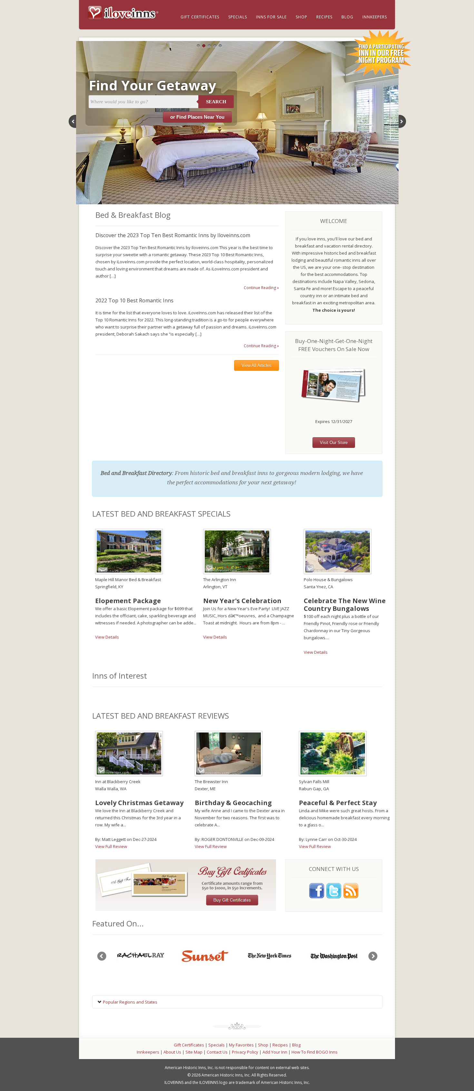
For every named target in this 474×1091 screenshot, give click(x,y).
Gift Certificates (200, 17)
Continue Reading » (261, 287)
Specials (237, 17)
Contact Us (217, 1052)
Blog (347, 17)
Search (216, 101)
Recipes (324, 17)
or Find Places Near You (197, 117)
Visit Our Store (334, 442)
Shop (301, 17)
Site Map (193, 1052)
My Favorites (241, 1045)
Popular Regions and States (129, 1002)
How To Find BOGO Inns (314, 1052)
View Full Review (111, 846)
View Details (107, 637)
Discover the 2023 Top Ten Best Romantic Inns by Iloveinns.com (172, 235)
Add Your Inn (274, 1052)
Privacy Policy (245, 1052)
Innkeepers (374, 17)
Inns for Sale (271, 17)
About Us (172, 1052)
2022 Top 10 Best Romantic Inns (134, 300)
